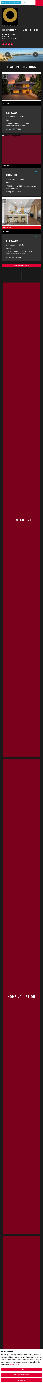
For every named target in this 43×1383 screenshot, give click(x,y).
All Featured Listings (21, 266)
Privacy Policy (14, 1365)
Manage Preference (21, 1375)
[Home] (10, 17)
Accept (21, 1369)
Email (4, 41)
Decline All (21, 1380)
